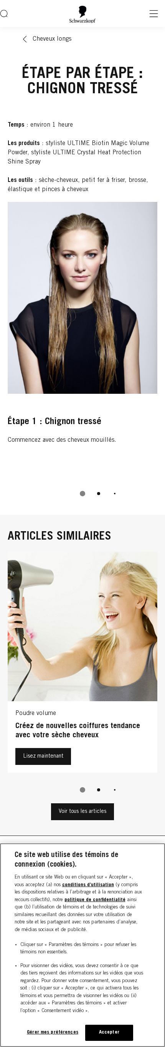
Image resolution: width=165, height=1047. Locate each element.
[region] (82, 945)
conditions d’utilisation (88, 885)
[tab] (82, 493)
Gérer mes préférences (52, 1032)
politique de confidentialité (94, 900)
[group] (82, 354)
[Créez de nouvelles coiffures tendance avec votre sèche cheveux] (82, 664)
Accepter (109, 1032)
